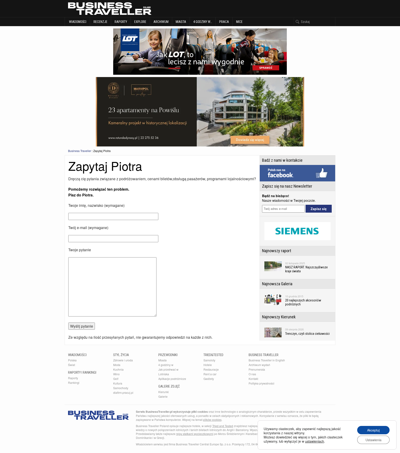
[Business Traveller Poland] (109, 8)
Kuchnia (118, 369)
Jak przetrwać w (168, 369)
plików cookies (212, 420)
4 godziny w (165, 365)
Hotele (207, 365)
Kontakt (253, 379)
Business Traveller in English (267, 360)
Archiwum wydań (259, 365)
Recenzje (100, 22)
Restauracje (211, 369)
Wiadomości (77, 22)
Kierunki (163, 392)
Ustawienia (373, 439)
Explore (140, 22)
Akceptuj (373, 430)
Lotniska (163, 374)
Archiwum (161, 22)
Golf (115, 379)
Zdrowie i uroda (123, 360)
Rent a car (209, 374)
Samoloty (209, 360)
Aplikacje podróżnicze (172, 379)
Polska (72, 360)
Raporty (121, 22)
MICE (239, 22)
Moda (116, 365)
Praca (224, 22)
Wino (116, 374)
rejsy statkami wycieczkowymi (194, 434)
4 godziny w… (202, 22)
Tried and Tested (222, 426)
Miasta (181, 22)
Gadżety (208, 379)
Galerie (163, 396)
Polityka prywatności (261, 383)
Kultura (117, 383)
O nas (252, 374)
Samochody (120, 388)
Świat (71, 365)
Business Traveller (79, 151)
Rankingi (73, 383)
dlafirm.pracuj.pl (123, 392)
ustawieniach (314, 441)
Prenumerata (257, 369)
